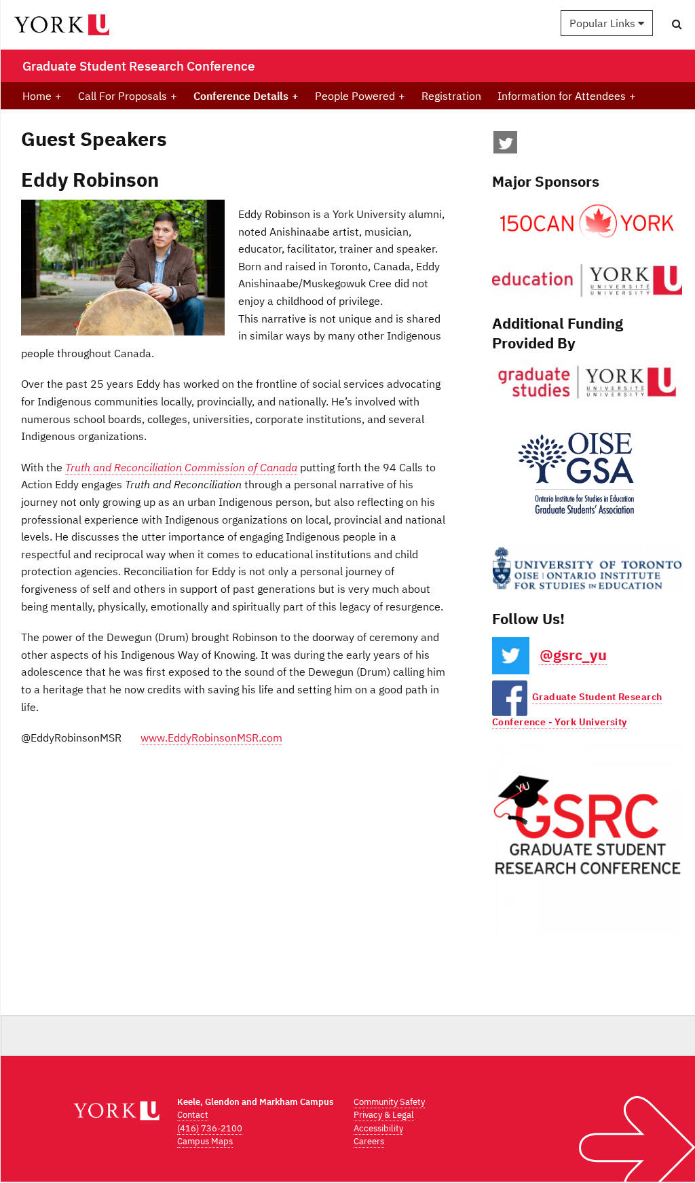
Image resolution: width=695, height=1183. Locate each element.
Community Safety (389, 1102)
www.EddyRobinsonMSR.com (211, 737)
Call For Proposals (127, 96)
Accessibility (378, 1128)
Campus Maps (205, 1141)
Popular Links (603, 23)
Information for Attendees (566, 96)
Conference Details (246, 96)
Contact (192, 1115)
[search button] (677, 24)
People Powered (360, 96)
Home (42, 96)
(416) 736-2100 (209, 1128)
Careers (369, 1141)
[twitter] (505, 146)
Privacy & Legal (384, 1115)
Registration (451, 96)
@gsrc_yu (573, 654)
